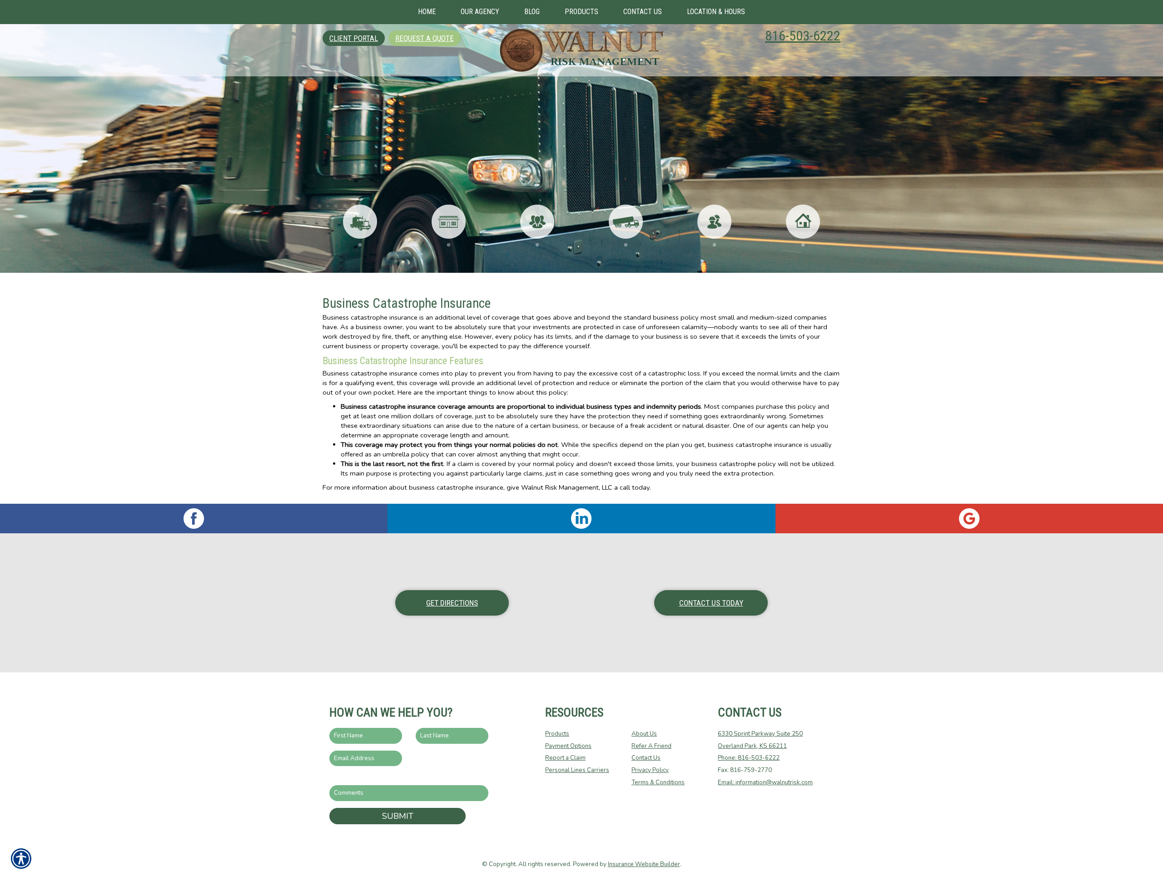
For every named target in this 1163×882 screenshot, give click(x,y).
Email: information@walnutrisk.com (765, 782)
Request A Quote (424, 38)
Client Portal (353, 38)
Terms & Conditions (658, 782)
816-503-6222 (802, 36)
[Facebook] (194, 518)
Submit (397, 816)
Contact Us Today (711, 602)
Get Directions (452, 602)
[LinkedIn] (581, 518)
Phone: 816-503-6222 (749, 758)
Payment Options (568, 746)
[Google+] (969, 518)
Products (557, 734)
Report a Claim (565, 758)
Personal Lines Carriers (577, 770)
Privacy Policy (650, 770)
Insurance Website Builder (644, 864)
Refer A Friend (651, 746)
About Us (644, 734)
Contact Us (646, 758)
